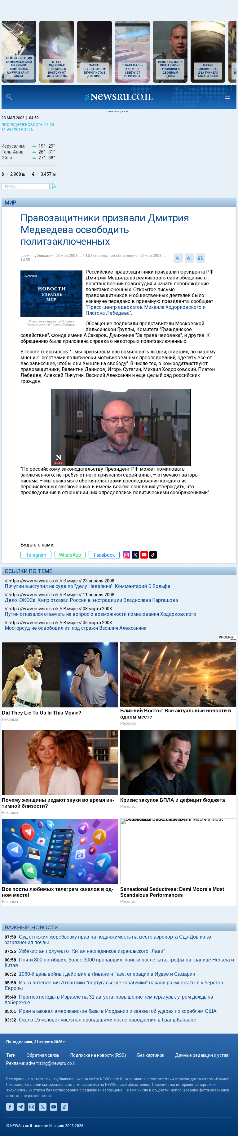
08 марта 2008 (97, 608)
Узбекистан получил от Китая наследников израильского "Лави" (92, 951)
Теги (10, 1055)
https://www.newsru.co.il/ (34, 580)
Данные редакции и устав (202, 1055)
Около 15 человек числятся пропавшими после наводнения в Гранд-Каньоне (107, 1019)
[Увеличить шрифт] (189, 258)
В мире (71, 580)
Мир (10, 202)
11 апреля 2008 (98, 594)
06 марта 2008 (97, 622)
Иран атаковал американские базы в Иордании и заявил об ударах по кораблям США (118, 1011)
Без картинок (150, 1055)
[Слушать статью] (207, 258)
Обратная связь (43, 1055)
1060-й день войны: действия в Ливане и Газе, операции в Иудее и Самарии (107, 974)
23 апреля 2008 (98, 580)
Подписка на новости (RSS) (98, 1055)
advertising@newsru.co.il (50, 1063)
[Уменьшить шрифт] (178, 258)
